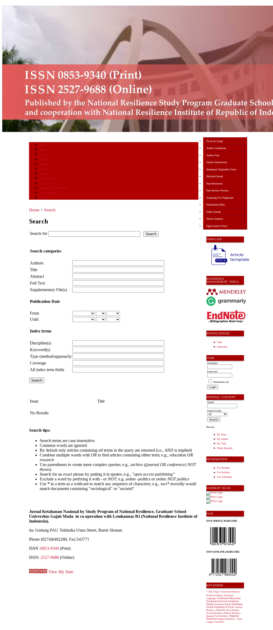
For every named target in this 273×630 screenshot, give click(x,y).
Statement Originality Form (221, 169)
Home (43, 144)
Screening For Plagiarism (220, 197)
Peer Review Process (217, 190)
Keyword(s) (40, 349)
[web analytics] (38, 571)
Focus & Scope (214, 141)
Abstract (37, 276)
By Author (222, 439)
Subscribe (222, 346)
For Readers (223, 467)
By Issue (221, 434)
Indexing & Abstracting (54, 188)
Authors (36, 263)
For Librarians (224, 476)
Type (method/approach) (50, 356)
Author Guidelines (216, 148)
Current (44, 168)
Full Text (37, 283)
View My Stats (60, 571)
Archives (45, 173)
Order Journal (213, 211)
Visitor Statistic (214, 218)
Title (33, 269)
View (219, 342)
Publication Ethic (215, 204)
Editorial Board (214, 176)
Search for (38, 233)
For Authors (223, 472)
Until (34, 319)
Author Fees (212, 155)
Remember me (221, 381)
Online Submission (216, 162)
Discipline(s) (40, 343)
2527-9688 (50, 557)
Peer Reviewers (214, 183)
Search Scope (214, 410)
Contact (44, 197)
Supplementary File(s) (48, 289)
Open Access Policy (216, 225)
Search (43, 164)
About (43, 149)
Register (45, 159)
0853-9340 (50, 548)
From (34, 313)
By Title (221, 443)
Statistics (45, 183)
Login (43, 154)
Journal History (49, 192)
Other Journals (224, 448)
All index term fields (47, 369)
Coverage (38, 363)
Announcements (49, 178)
